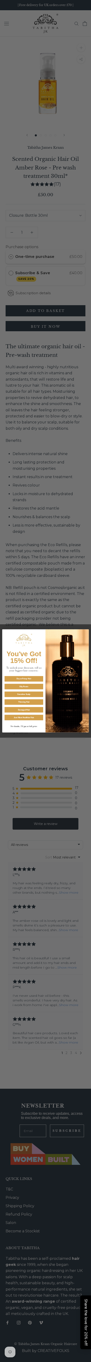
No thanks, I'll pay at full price (23, 726)
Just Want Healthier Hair (24, 718)
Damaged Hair (24, 710)
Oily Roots (23, 687)
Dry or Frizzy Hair (24, 679)
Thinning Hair (24, 702)
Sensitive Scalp (23, 694)
